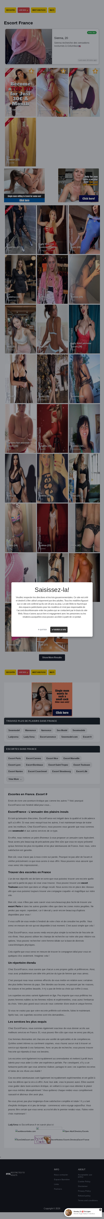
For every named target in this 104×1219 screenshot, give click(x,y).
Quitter (43, 630)
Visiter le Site (59, 630)
